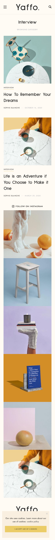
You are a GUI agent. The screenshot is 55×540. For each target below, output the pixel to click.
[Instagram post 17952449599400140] (27, 234)
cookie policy (33, 521)
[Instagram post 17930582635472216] (27, 426)
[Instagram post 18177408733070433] (27, 378)
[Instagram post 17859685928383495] (27, 282)
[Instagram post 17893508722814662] (27, 474)
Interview (9, 87)
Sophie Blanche (12, 108)
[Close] (47, 514)
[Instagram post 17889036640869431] (27, 330)
